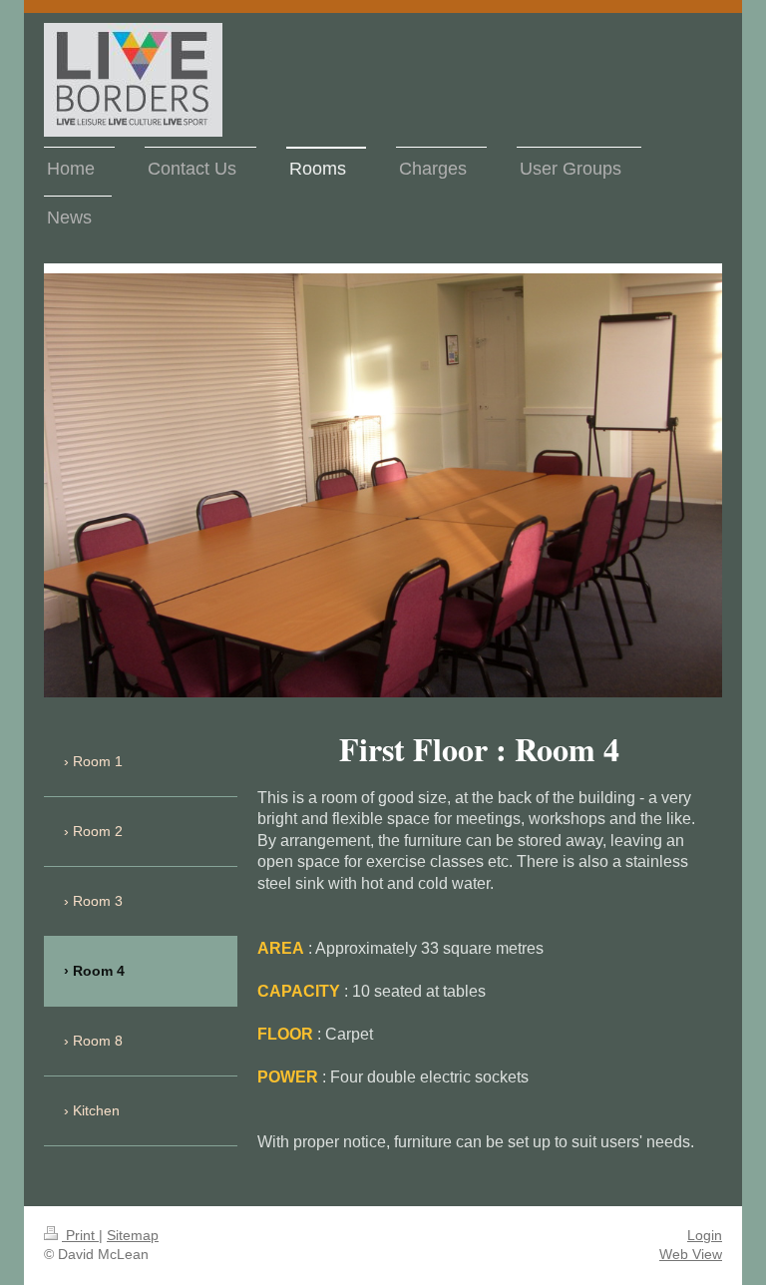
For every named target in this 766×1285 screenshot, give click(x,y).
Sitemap (133, 1235)
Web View (690, 1254)
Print (80, 1235)
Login (704, 1235)
